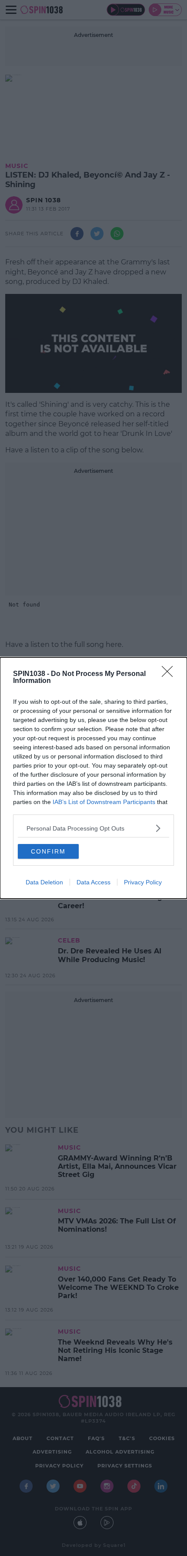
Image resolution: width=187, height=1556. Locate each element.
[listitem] (93, 828)
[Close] (170, 674)
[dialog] (93, 778)
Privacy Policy (143, 882)
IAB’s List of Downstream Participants (104, 801)
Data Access (93, 882)
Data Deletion (44, 882)
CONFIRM (48, 851)
